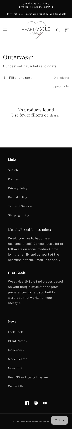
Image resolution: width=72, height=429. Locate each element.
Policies (13, 179)
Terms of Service (20, 206)
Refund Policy (17, 197)
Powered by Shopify (50, 421)
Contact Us (16, 386)
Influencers (16, 350)
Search (13, 170)
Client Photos (17, 341)
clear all (55, 115)
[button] (5, 30)
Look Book (15, 332)
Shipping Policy (18, 215)
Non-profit (15, 368)
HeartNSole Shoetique (31, 421)
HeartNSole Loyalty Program (28, 377)
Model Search (17, 359)
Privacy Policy (18, 188)
